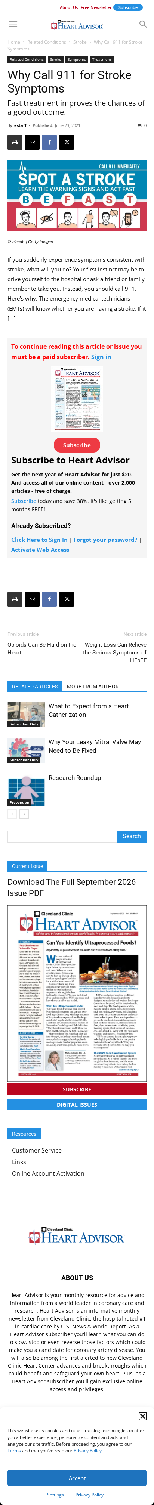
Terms (14, 1451)
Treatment (101, 59)
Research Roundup (75, 777)
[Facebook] (49, 142)
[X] (66, 142)
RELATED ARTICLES (35, 687)
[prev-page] (12, 814)
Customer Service (37, 1150)
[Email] (32, 142)
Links (19, 1162)
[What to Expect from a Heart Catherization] (26, 715)
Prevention (19, 802)
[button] (143, 1416)
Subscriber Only (24, 724)
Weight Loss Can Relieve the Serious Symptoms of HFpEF (115, 652)
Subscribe (128, 7)
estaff (20, 125)
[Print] (14, 142)
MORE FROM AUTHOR (93, 687)
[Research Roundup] (26, 790)
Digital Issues (77, 1104)
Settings (55, 1495)
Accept (77, 1478)
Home (13, 42)
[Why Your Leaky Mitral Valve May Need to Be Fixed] (26, 751)
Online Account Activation (48, 1173)
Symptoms (77, 59)
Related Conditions (46, 42)
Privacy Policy (88, 1451)
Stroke (80, 42)
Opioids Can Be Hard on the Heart (41, 648)
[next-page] (24, 814)
